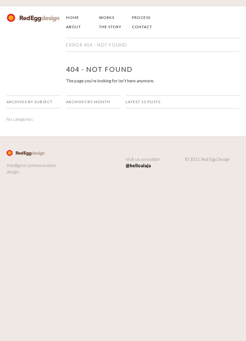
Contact (142, 26)
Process (141, 17)
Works (106, 17)
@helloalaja (138, 165)
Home (72, 17)
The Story (110, 26)
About (73, 26)
